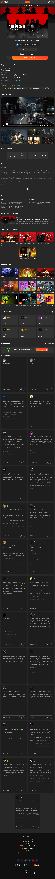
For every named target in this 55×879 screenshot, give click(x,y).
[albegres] (4, 396)
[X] (22, 860)
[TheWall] (31, 578)
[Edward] (31, 396)
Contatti (27, 843)
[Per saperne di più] (14, 373)
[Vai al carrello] (49, 2)
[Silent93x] (31, 469)
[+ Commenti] (52, 311)
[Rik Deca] (4, 761)
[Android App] (27, 865)
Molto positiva (17, 83)
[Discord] (18, 860)
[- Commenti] (49, 311)
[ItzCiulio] (4, 433)
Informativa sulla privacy (27, 839)
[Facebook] (29, 860)
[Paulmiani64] (40, 329)
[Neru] (4, 317)
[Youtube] (33, 860)
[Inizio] (4, 2)
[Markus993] (31, 651)
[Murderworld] (31, 761)
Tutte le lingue (51, 343)
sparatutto (44, 88)
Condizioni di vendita (27, 836)
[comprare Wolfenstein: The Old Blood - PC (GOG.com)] (27, 237)
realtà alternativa (36, 88)
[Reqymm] (4, 360)
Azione (15, 82)
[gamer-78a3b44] (22, 317)
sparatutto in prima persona (22, 88)
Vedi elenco (16, 72)
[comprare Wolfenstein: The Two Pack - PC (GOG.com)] (45, 237)
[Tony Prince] (40, 317)
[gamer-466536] (4, 329)
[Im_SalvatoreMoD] (4, 615)
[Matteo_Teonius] (31, 506)
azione (30, 88)
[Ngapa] (22, 329)
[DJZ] (4, 542)
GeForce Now (12, 88)
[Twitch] (36, 860)
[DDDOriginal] (4, 688)
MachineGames (17, 77)
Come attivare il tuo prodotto (20, 74)
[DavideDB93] (4, 724)
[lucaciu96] (4, 578)
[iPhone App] (18, 865)
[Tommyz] (31, 615)
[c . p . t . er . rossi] (31, 360)
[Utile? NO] (24, 389)
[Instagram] (25, 860)
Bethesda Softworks (18, 79)
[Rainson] (31, 724)
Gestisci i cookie (27, 870)
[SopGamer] (31, 433)
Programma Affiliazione (27, 841)
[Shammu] (4, 506)
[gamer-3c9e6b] (31, 542)
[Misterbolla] (4, 651)
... (48, 88)
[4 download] (17, 797)
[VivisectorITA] (4, 469)
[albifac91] (31, 688)
